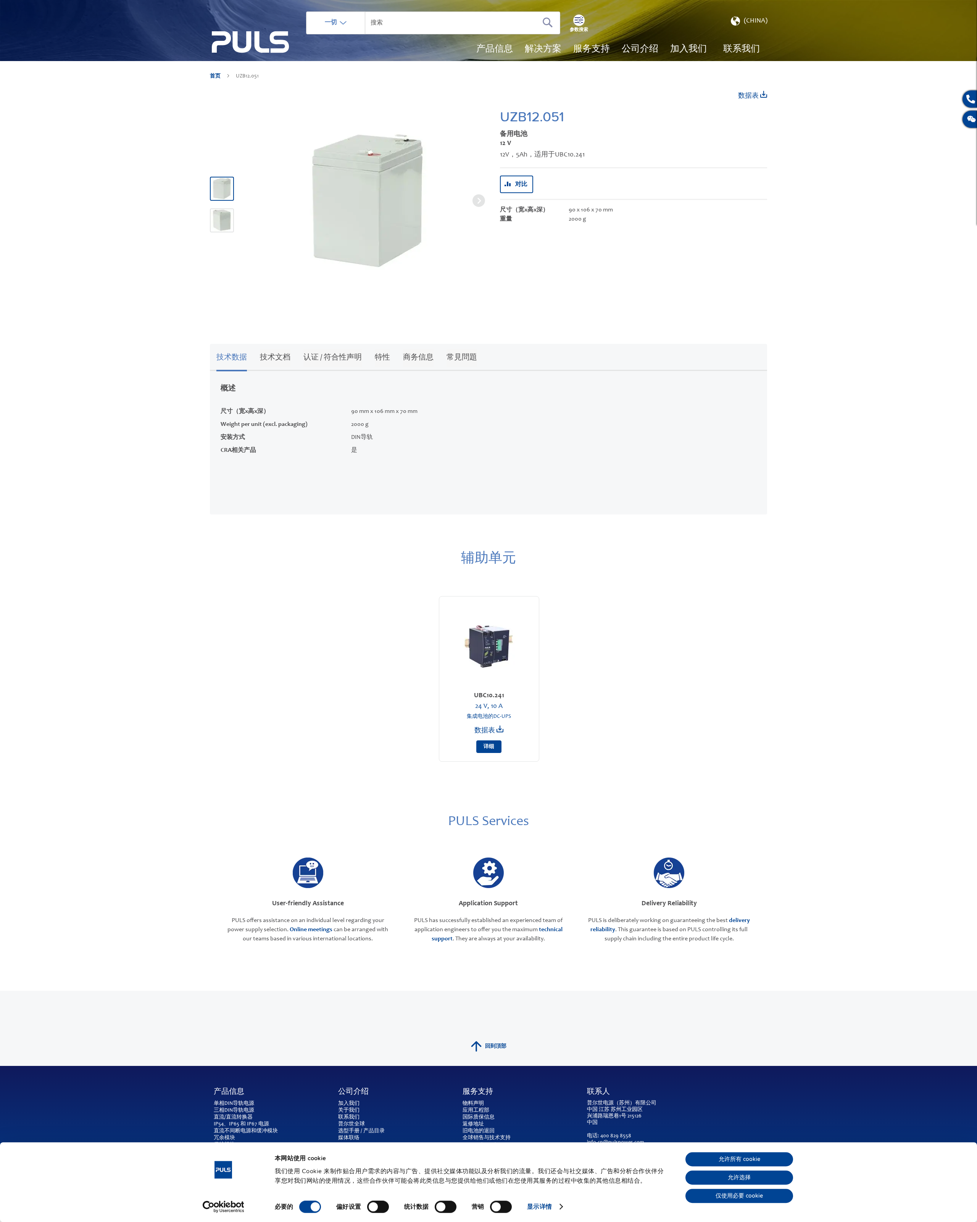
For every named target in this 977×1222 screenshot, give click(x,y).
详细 (489, 747)
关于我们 (349, 1110)
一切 (331, 22)
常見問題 (462, 358)
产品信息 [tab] (229, 1092)
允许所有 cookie (739, 1159)
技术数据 (231, 358)
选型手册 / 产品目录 (361, 1131)
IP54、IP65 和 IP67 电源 (241, 1124)
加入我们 (349, 1103)
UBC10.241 (489, 695)
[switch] (378, 1207)
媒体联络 (349, 1138)
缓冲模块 (267, 1131)
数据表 (749, 96)
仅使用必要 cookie (739, 1196)
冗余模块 (224, 1138)
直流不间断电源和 (235, 1131)
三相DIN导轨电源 (234, 1110)
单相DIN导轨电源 (234, 1103)
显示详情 (539, 1207)
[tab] (231, 356)
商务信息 (418, 358)
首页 (216, 76)
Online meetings (311, 930)
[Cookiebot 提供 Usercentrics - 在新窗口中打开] (223, 1207)
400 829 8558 (615, 1136)
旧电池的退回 (479, 1131)
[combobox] (433, 22)
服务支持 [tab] (478, 1092)
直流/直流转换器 (233, 1117)
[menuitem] (688, 49)
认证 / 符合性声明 (332, 358)
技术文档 (275, 358)
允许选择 (739, 1177)
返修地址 (473, 1124)
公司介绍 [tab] (353, 1092)
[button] (748, 23)
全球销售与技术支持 (487, 1138)
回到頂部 (495, 1046)
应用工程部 (476, 1110)
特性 (382, 358)
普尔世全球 (351, 1124)
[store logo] (250, 42)
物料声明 (473, 1103)
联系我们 (349, 1117)
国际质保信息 (479, 1117)
